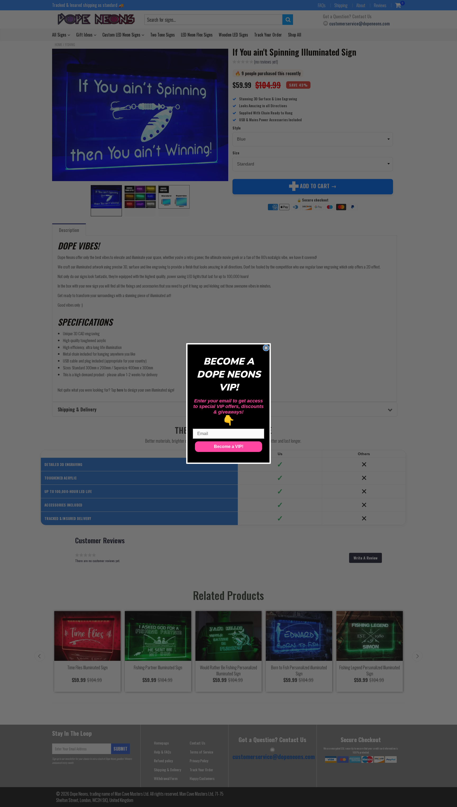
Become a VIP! (228, 446)
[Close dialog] (266, 348)
